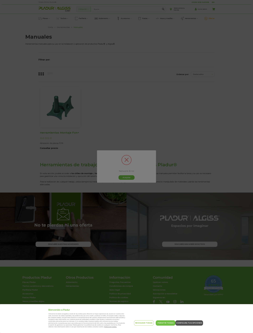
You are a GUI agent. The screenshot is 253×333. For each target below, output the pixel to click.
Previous (247, 325)
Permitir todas (166, 323)
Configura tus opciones (189, 323)
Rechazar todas (143, 323)
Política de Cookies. (110, 327)
